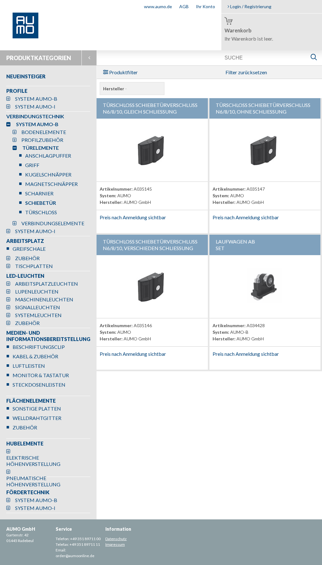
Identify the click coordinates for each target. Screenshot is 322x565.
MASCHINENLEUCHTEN (44, 299)
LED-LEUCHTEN (25, 276)
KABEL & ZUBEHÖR (35, 356)
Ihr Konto (205, 6)
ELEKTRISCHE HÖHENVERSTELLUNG (33, 461)
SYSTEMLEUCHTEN (38, 315)
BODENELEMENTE (43, 132)
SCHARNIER (39, 193)
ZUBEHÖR (27, 258)
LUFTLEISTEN (29, 366)
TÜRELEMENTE (40, 148)
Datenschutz (116, 538)
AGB (184, 6)
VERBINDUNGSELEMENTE (52, 223)
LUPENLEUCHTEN (36, 291)
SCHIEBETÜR (40, 203)
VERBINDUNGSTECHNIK (35, 116)
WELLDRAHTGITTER (37, 418)
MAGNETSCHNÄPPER (51, 184)
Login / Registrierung (250, 6)
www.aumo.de (158, 6)
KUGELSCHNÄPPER (48, 174)
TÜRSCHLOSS (41, 212)
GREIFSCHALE (29, 249)
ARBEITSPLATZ (25, 241)
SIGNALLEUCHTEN (37, 307)
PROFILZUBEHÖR (42, 140)
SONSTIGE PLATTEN (37, 408)
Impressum (115, 544)
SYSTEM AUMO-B (36, 99)
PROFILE (16, 91)
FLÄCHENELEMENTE (31, 401)
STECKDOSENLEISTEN (39, 385)
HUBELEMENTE (24, 443)
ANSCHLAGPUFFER (48, 156)
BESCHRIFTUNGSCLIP (39, 347)
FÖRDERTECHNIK (27, 492)
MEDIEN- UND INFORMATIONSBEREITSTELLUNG (48, 336)
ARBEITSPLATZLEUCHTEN (46, 284)
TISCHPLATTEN (34, 266)
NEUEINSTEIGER (26, 76)
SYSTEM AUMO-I (35, 106)
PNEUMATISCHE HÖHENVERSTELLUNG (33, 481)
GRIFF (32, 165)
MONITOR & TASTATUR (41, 375)
